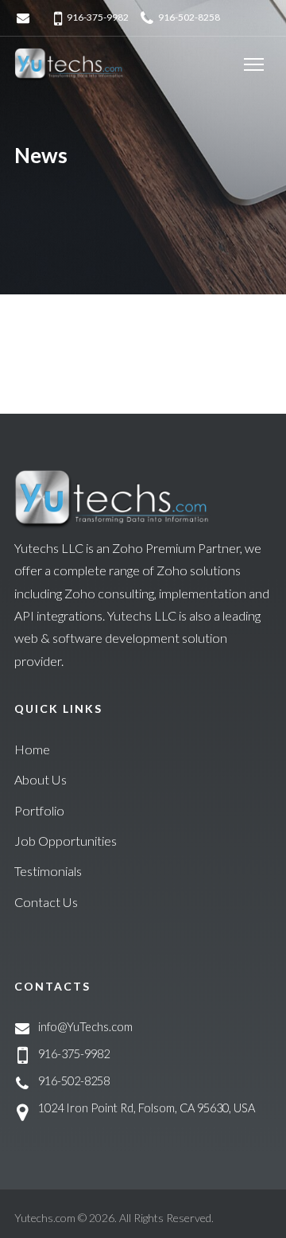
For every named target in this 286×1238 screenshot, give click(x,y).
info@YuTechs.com (85, 1027)
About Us (40, 779)
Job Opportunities (65, 840)
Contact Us (46, 901)
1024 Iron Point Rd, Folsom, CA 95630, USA (146, 1108)
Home (32, 749)
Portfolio (39, 810)
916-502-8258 (189, 17)
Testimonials (48, 870)
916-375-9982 (98, 17)
